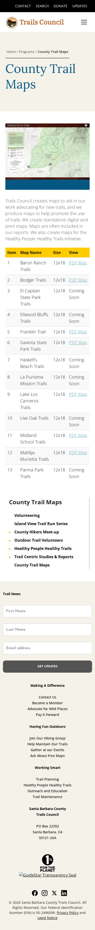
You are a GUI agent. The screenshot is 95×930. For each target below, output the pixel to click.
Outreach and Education (47, 791)
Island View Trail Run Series (38, 523)
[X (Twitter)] (54, 892)
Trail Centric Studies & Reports (41, 556)
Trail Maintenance (47, 796)
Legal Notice (47, 917)
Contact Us (47, 697)
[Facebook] (35, 892)
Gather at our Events (47, 749)
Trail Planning (47, 779)
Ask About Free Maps (47, 755)
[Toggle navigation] (84, 22)
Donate (60, 6)
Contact (23, 6)
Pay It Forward (47, 714)
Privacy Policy (67, 912)
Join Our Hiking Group (47, 738)
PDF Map (78, 263)
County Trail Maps (29, 565)
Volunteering (24, 515)
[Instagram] (45, 892)
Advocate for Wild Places (48, 708)
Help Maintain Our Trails (47, 744)
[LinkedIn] (64, 892)
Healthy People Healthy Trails (40, 548)
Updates (79, 6)
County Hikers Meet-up (34, 532)
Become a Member (47, 703)
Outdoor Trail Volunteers (36, 540)
